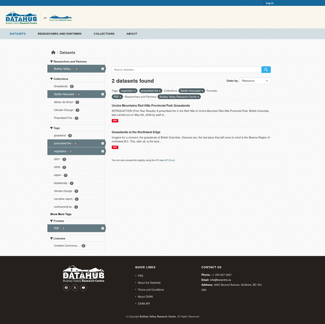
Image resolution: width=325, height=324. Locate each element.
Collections (104, 33)
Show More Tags (60, 214)
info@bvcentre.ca (220, 280)
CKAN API (144, 303)
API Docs (169, 160)
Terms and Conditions (151, 289)
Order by (232, 81)
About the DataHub (149, 282)
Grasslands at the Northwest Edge (136, 132)
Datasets (18, 33)
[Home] (53, 52)
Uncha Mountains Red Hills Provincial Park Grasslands (151, 105)
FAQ (140, 275)
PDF (115, 120)
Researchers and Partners (60, 33)
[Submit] (266, 69)
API (157, 160)
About (132, 33)
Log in (269, 3)
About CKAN (145, 296)
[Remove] (135, 90)
